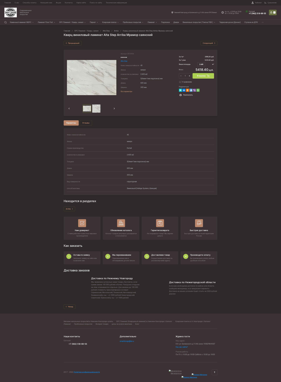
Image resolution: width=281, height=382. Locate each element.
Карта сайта (81, 3)
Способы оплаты (30, 3)
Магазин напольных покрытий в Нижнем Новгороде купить (88, 321)
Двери (176, 22)
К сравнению (187, 82)
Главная (7, 3)
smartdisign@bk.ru (127, 341)
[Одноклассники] (187, 90)
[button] (214, 372)
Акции (58, 3)
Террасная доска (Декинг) (230, 22)
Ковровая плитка (109, 22)
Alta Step (106, 31)
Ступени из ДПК (251, 22)
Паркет (93, 22)
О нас (17, 3)
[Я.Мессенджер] (180, 90)
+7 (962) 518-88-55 (257, 13)
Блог (137, 324)
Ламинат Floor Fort (45, 22)
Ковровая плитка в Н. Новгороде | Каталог (192, 321)
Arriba (116, 31)
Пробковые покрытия (132, 22)
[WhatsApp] (198, 90)
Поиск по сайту (96, 3)
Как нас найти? (182, 347)
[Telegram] (191, 90)
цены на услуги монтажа (122, 324)
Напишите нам (46, 3)
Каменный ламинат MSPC (20, 22)
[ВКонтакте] (184, 90)
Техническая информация (116, 3)
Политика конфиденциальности (87, 372)
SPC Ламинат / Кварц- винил (71, 22)
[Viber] (194, 90)
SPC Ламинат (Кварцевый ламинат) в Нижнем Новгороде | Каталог (144, 321)
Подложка (165, 22)
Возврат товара (102, 324)
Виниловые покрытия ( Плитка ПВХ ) (198, 22)
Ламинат (151, 22)
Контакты (69, 3)
